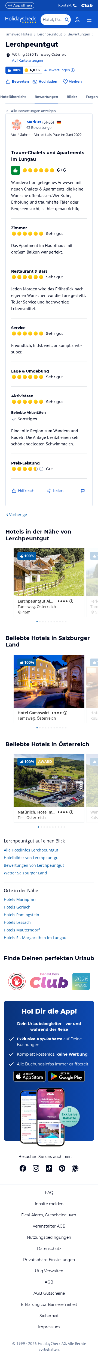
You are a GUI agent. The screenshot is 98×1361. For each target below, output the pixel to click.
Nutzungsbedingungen (49, 1237)
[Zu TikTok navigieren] (49, 1168)
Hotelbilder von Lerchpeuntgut (32, 857)
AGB (49, 1282)
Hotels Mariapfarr (20, 899)
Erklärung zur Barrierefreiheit (49, 1304)
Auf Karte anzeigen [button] (27, 60)
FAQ (49, 1192)
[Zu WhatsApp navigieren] (75, 1168)
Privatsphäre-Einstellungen (49, 1259)
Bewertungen (46, 97)
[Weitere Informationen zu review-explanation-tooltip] (72, 70)
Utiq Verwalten (49, 1270)
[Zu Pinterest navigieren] (62, 1168)
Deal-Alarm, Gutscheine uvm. (49, 1215)
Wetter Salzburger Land (25, 872)
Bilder (72, 97)
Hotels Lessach (17, 922)
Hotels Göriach (17, 907)
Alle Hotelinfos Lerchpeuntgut (31, 850)
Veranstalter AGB (49, 1226)
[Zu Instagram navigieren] (36, 1168)
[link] (77, 19)
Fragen (92, 97)
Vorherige (18, 514)
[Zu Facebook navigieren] (23, 1168)
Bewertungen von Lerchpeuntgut (34, 865)
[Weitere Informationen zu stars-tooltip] (71, 601)
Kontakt (65, 5)
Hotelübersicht (13, 97)
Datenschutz (49, 1248)
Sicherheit (49, 1315)
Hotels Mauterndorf (22, 930)
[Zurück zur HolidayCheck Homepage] (20, 19)
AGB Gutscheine (49, 1293)
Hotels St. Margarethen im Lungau (35, 937)
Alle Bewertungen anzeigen (33, 111)
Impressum (49, 1326)
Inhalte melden (49, 1203)
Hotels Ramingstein (21, 914)
